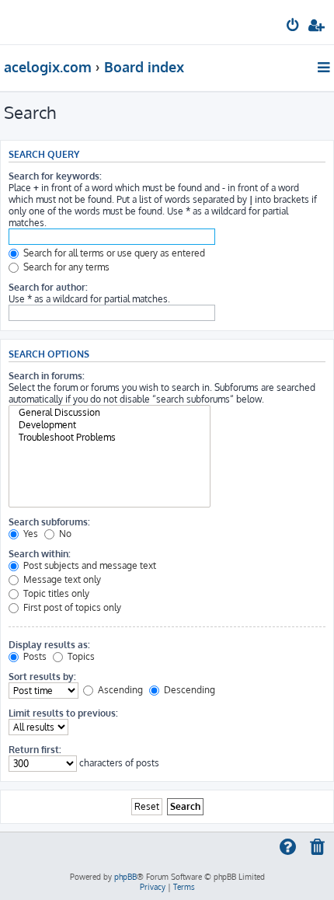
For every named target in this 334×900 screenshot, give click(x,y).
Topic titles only (55, 593)
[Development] (109, 425)
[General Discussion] (109, 412)
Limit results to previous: (63, 713)
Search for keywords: (55, 176)
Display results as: (49, 645)
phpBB (125, 876)
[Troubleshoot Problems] (109, 437)
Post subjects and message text (88, 565)
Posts (34, 656)
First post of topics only (71, 607)
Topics (80, 656)
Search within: (40, 554)
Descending (188, 690)
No (64, 533)
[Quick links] (325, 66)
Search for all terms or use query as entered (113, 253)
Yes (29, 533)
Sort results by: (42, 676)
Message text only (61, 579)
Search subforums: (49, 522)
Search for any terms (65, 267)
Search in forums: (47, 376)
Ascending (119, 690)
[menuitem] (293, 27)
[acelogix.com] (37, 20)
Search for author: (48, 287)
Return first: (35, 749)
